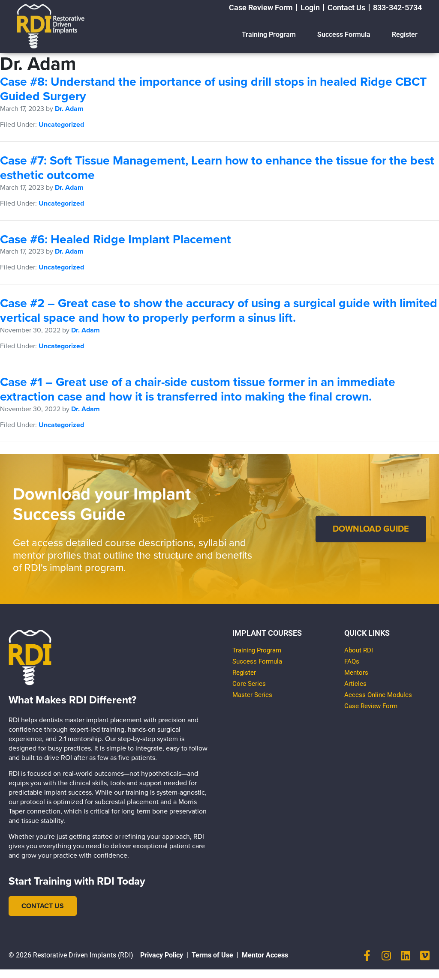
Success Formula (343, 34)
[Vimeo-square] (425, 955)
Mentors (356, 672)
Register (405, 34)
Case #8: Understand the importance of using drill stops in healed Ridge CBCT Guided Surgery (213, 89)
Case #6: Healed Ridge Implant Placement (115, 239)
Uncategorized (61, 124)
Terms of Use (212, 955)
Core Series (249, 684)
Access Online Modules (378, 695)
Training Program (269, 34)
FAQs (351, 661)
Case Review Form (370, 706)
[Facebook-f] (367, 955)
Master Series (252, 695)
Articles (355, 684)
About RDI (358, 650)
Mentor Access (265, 955)
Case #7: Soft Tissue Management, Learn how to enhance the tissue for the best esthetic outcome (217, 167)
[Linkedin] (405, 955)
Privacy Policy (161, 955)
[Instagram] (386, 955)
